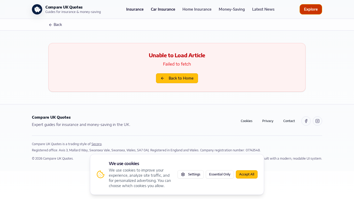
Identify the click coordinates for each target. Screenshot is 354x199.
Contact (289, 121)
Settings (194, 174)
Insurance (135, 9)
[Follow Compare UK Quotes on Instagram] (317, 121)
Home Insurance (196, 9)
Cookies (246, 121)
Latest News (263, 9)
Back (58, 24)
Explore (311, 9)
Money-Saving (232, 9)
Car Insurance (163, 9)
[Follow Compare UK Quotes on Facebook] (306, 121)
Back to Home (181, 78)
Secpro (96, 144)
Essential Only (219, 174)
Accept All (246, 174)
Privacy (267, 121)
